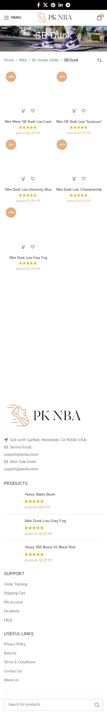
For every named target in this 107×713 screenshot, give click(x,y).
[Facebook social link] (39, 5)
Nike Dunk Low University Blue (28, 189)
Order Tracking (15, 584)
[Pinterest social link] (53, 5)
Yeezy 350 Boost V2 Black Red (50, 547)
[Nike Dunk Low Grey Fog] (12, 527)
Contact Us (13, 671)
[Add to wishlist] (32, 110)
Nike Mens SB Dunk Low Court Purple (28, 123)
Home (9, 60)
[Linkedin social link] (60, 5)
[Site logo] (53, 18)
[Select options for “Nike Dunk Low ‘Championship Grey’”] (74, 178)
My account (13, 602)
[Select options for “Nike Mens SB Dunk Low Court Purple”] (23, 110)
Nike (23, 60)
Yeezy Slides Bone (40, 494)
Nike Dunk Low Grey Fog (28, 258)
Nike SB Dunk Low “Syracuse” (79, 122)
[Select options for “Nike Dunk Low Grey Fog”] (23, 246)
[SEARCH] (97, 705)
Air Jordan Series (46, 60)
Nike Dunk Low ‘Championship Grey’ (79, 191)
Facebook (11, 611)
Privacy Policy (15, 644)
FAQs (8, 620)
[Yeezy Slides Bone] (12, 501)
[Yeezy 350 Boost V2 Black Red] (12, 554)
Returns (10, 653)
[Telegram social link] (68, 5)
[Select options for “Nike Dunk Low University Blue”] (23, 178)
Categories (51, 45)
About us (11, 680)
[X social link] (45, 5)
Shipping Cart (14, 593)
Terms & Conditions (19, 662)
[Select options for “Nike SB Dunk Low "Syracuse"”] (74, 110)
